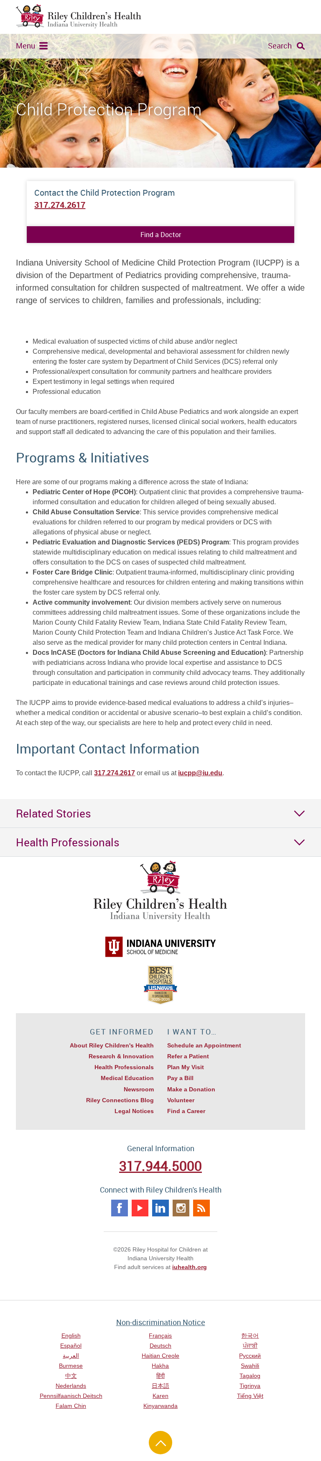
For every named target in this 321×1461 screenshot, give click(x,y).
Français (160, 1335)
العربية (71, 1355)
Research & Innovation (121, 1056)
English (71, 1335)
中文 (71, 1375)
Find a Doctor (160, 234)
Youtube (140, 1208)
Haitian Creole (160, 1355)
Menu (25, 46)
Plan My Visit (185, 1067)
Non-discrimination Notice (160, 1322)
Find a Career (186, 1111)
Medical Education (127, 1078)
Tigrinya (249, 1385)
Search (280, 46)
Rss (201, 1208)
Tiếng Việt (250, 1395)
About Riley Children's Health (112, 1045)
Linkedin (160, 1208)
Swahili (250, 1365)
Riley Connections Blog (120, 1100)
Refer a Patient (188, 1056)
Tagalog (249, 1375)
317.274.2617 (59, 204)
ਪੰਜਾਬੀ (250, 1345)
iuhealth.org (189, 1267)
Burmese (71, 1365)
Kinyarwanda (160, 1405)
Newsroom (139, 1089)
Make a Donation (191, 1089)
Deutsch (160, 1345)
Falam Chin (71, 1405)
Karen (160, 1395)
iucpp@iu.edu (200, 772)
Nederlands (71, 1385)
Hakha (160, 1365)
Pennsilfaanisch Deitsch (71, 1395)
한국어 (250, 1335)
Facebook (119, 1208)
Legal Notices (134, 1111)
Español (71, 1345)
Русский (250, 1355)
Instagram (181, 1208)
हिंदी (160, 1375)
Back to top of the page (160, 1442)
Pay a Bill (180, 1078)
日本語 (160, 1385)
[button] (160, 813)
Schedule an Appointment (204, 1045)
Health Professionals (124, 1067)
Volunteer (180, 1100)
